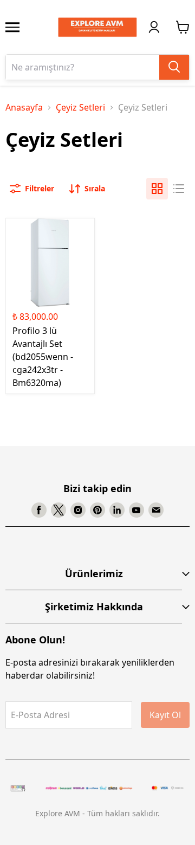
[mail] (156, 510)
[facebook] (39, 510)
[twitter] (58, 510)
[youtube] (136, 510)
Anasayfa (24, 107)
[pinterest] (97, 510)
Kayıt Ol (165, 715)
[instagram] (78, 510)
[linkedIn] (117, 510)
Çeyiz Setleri (80, 107)
